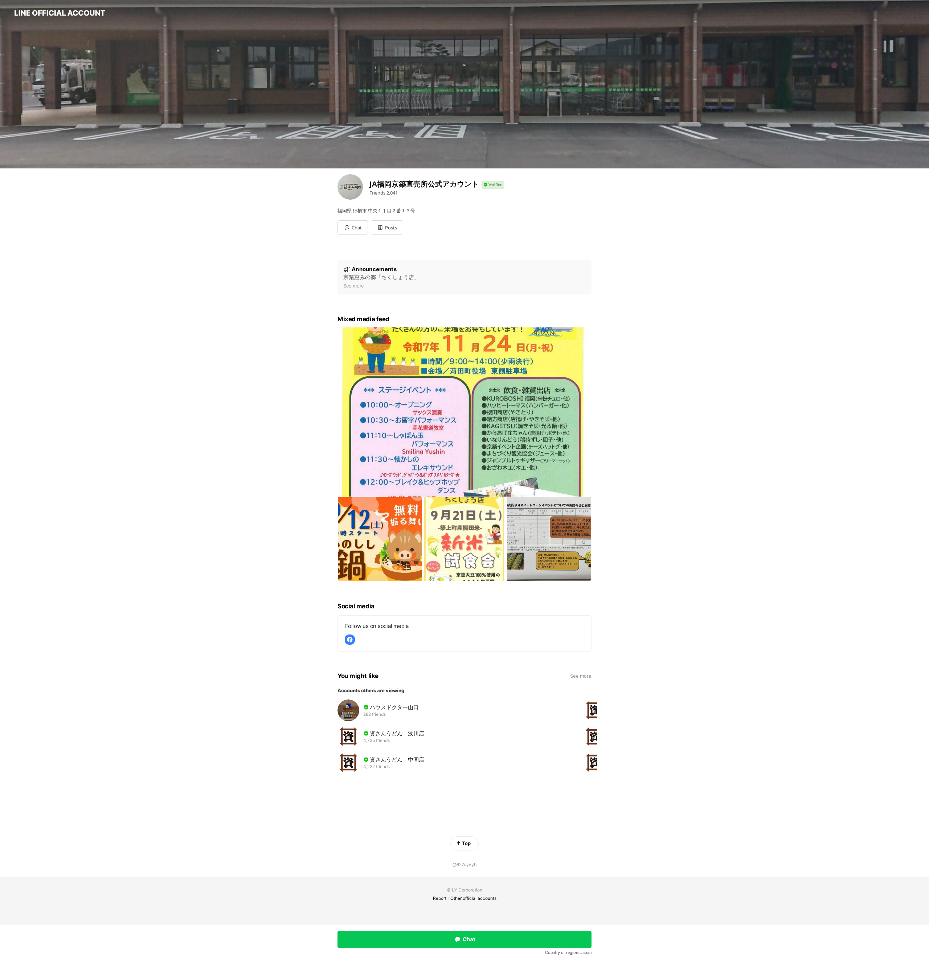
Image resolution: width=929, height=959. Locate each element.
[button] (387, 227)
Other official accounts (473, 898)
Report (439, 898)
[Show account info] (493, 185)
